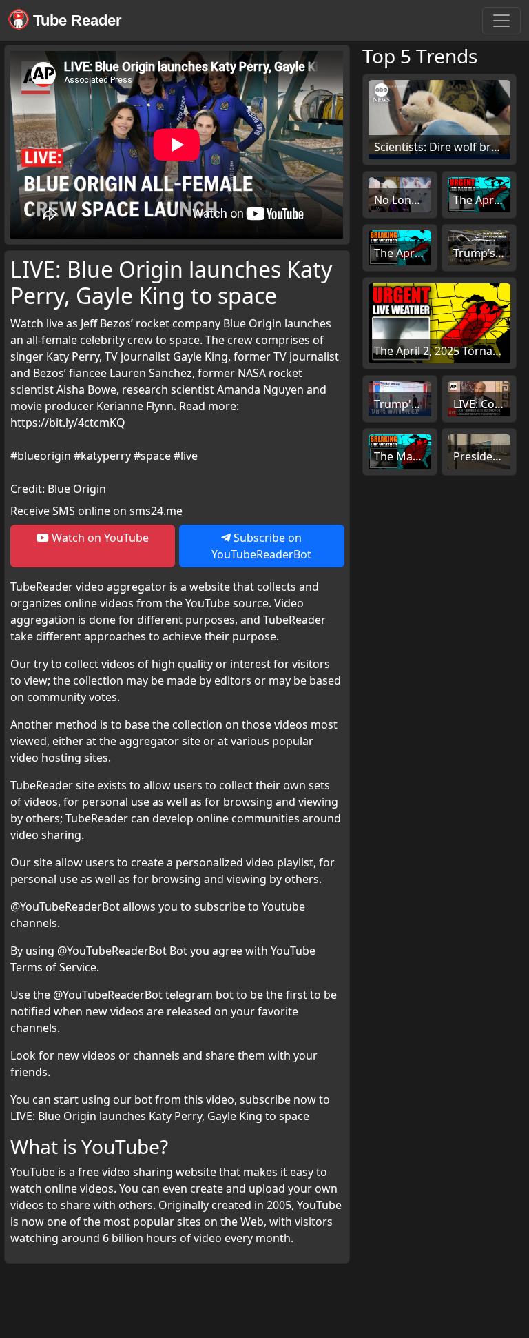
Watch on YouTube (99, 537)
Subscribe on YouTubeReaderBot (261, 546)
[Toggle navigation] (501, 20)
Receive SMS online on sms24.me (96, 510)
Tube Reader (75, 20)
